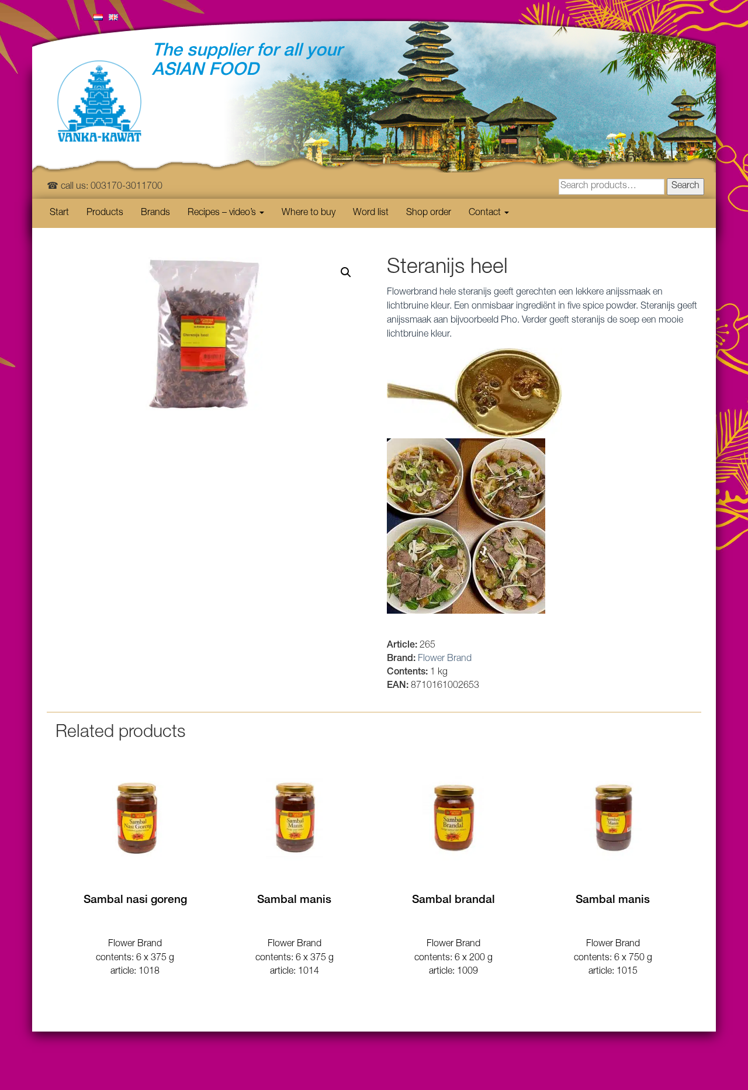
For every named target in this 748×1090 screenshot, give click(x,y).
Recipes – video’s (223, 213)
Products (104, 213)
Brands (155, 213)
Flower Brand (445, 659)
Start (59, 213)
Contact (486, 213)
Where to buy (308, 213)
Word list (371, 213)
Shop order (428, 213)
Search (685, 186)
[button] (345, 272)
